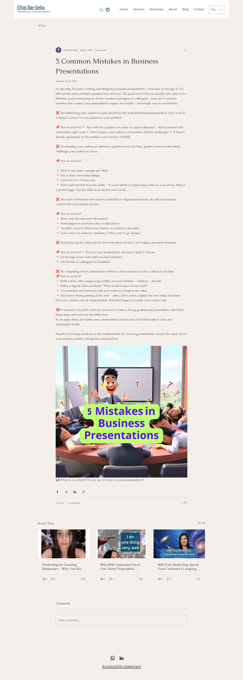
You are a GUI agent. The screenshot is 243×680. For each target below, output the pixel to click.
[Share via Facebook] (57, 492)
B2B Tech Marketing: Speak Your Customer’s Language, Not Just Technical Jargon (178, 567)
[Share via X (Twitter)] (66, 492)
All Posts (42, 25)
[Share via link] (83, 492)
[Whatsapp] (101, 9)
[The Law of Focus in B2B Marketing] (121, 543)
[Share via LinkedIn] (74, 492)
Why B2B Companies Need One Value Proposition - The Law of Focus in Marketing (120, 567)
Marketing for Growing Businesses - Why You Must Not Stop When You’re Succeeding (62, 567)
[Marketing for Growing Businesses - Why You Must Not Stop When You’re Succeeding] (63, 543)
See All (201, 522)
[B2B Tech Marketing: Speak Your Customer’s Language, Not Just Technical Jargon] (179, 543)
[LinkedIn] (107, 9)
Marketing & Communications (34, 11)
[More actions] (185, 50)
